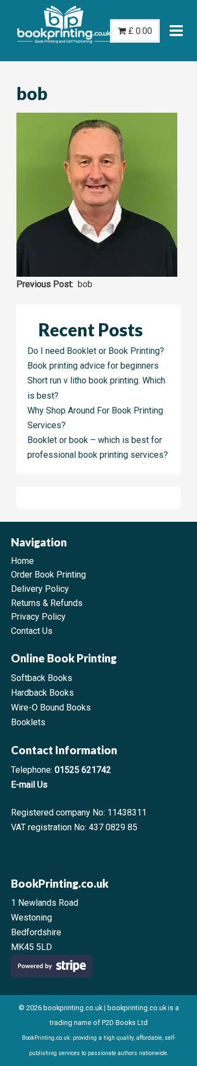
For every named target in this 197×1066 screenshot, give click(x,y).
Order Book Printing (48, 574)
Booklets (28, 722)
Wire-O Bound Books (51, 707)
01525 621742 (83, 770)
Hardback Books (42, 693)
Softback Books (41, 678)
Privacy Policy (38, 616)
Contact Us (32, 631)
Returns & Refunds (47, 603)
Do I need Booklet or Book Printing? (95, 351)
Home (22, 561)
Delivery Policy (40, 589)
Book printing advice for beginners (93, 365)
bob (85, 284)
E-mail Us (29, 784)
